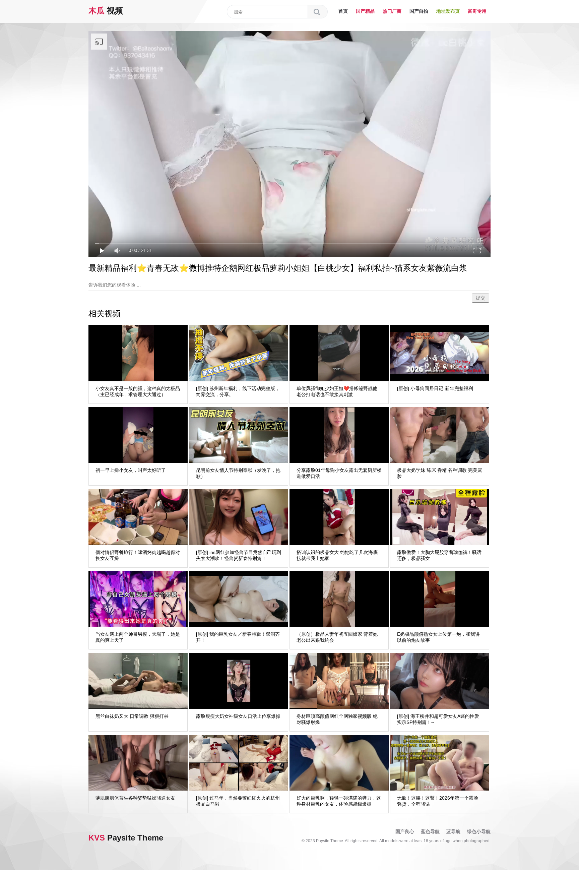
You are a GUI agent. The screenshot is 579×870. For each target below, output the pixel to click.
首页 (343, 11)
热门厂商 (392, 11)
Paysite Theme (125, 837)
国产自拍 (418, 11)
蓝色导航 (430, 831)
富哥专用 (477, 11)
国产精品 (365, 11)
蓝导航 (453, 831)
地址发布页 (448, 11)
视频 (105, 10)
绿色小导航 (479, 831)
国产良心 (404, 831)
